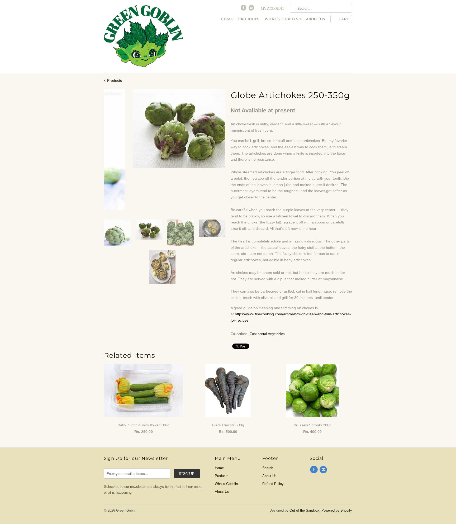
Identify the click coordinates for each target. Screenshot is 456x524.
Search (267, 468)
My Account (272, 8)
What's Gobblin (283, 19)
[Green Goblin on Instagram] (252, 9)
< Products (113, 80)
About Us (315, 19)
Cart (344, 19)
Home (227, 19)
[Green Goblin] (143, 36)
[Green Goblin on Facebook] (243, 9)
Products (248, 19)
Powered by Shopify (336, 510)
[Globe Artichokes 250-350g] (164, 128)
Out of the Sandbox (304, 510)
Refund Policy (273, 484)
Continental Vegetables (267, 334)
